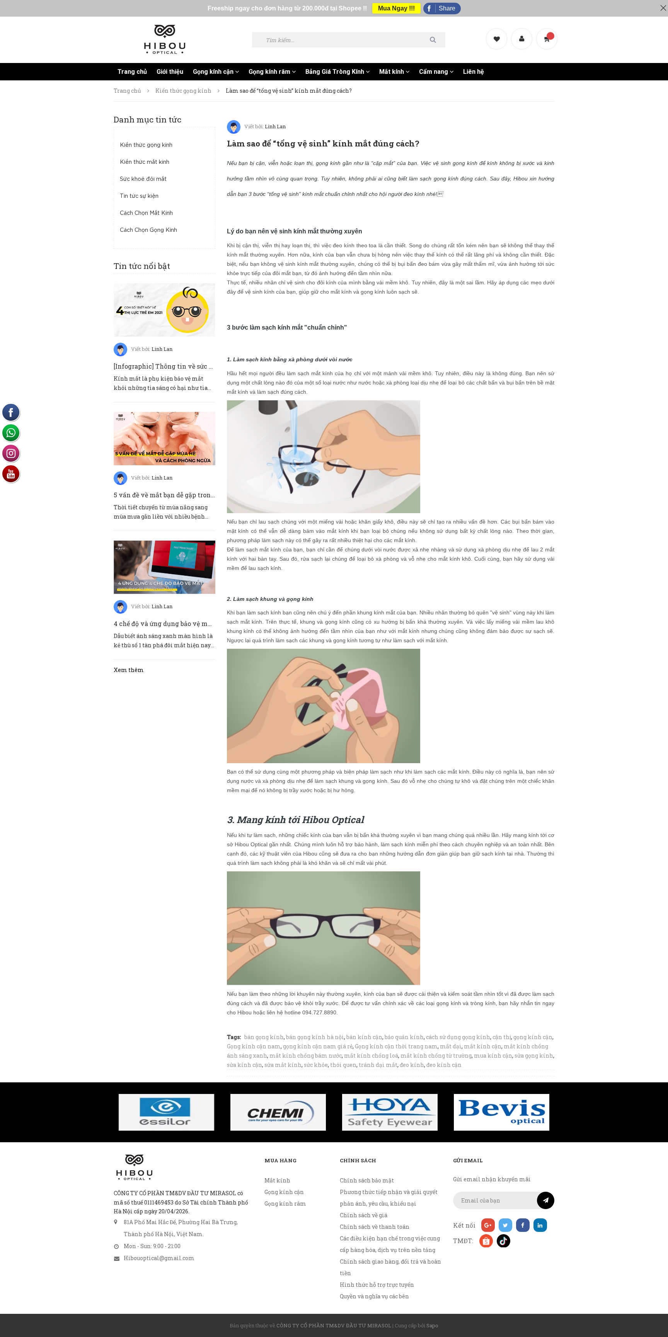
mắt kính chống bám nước (305, 1055)
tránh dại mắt (378, 1064)
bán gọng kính (264, 1037)
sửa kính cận (244, 1064)
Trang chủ (132, 71)
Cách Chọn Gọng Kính (148, 230)
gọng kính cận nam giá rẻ (318, 1046)
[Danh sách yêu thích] (497, 32)
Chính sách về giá (363, 1215)
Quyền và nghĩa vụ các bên (374, 1296)
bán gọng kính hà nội (315, 1037)
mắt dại (451, 1046)
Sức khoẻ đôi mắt (143, 179)
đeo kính (412, 1064)
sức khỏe (316, 1064)
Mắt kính (392, 71)
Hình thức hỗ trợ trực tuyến (377, 1284)
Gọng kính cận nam (254, 1046)
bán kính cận (364, 1037)
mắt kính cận (482, 1046)
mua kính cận (493, 1055)
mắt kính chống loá (371, 1055)
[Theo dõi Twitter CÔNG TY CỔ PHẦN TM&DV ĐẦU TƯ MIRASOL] (505, 1225)
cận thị (501, 1037)
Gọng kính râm (270, 71)
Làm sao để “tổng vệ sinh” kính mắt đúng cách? (323, 143)
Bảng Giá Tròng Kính (335, 71)
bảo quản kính (404, 1037)
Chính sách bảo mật (367, 1180)
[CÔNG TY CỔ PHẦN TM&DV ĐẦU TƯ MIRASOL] (134, 1167)
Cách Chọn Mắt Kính (146, 213)
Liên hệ (473, 71)
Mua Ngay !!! (396, 8)
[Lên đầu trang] (652, 1288)
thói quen (343, 1064)
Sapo (432, 1325)
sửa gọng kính (534, 1055)
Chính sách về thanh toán (374, 1226)
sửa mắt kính (283, 1064)
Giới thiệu (170, 71)
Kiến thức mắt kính (144, 162)
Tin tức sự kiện (139, 196)
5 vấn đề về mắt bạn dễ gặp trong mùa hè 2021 (184, 495)
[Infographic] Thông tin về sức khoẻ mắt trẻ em (186, 366)
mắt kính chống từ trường (436, 1055)
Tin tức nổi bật (142, 265)
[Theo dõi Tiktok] (503, 1240)
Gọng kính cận (214, 71)
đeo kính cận (444, 1064)
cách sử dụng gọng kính (458, 1037)
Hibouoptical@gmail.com (159, 1258)
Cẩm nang (434, 71)
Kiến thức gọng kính (146, 145)
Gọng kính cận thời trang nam (396, 1046)
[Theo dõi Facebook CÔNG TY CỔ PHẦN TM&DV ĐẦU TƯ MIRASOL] (523, 1225)
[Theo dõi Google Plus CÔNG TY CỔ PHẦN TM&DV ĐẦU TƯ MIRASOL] (488, 1225)
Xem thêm (129, 670)
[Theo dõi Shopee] (485, 1240)
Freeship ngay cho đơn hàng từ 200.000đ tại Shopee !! (287, 8)
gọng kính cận (532, 1037)
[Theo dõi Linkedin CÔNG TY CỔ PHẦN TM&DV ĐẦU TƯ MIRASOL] (540, 1225)
